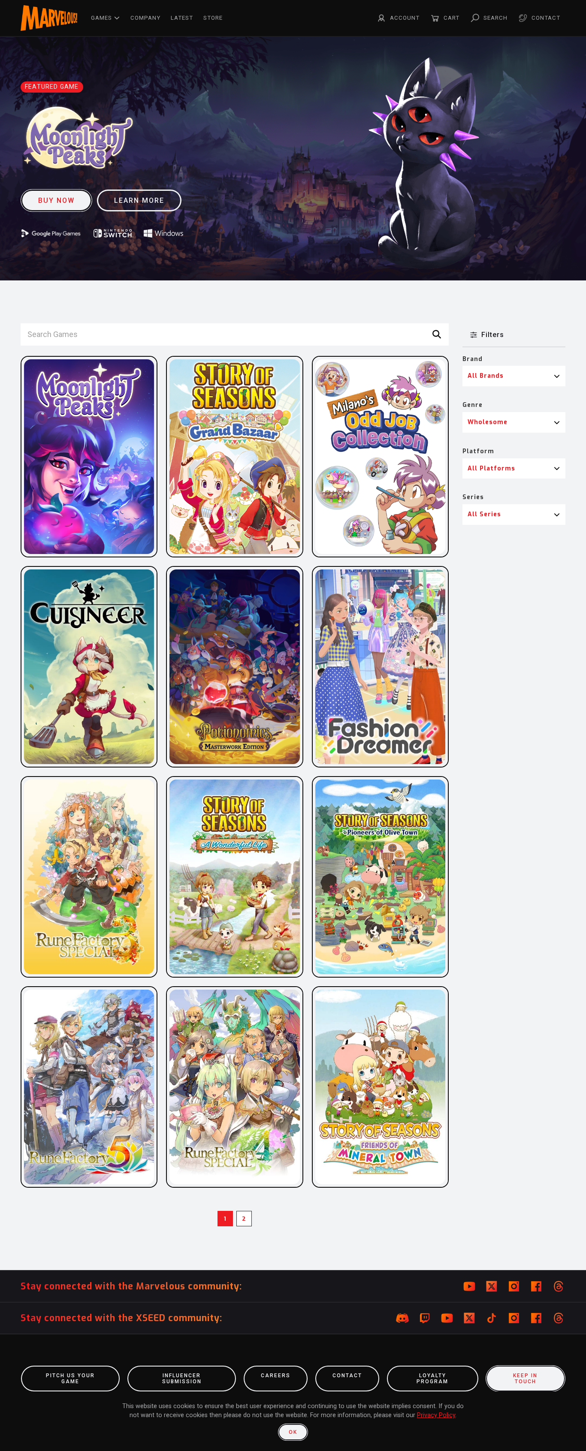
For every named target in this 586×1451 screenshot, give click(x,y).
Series (473, 497)
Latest (182, 18)
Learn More (139, 200)
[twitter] (491, 1286)
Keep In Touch (525, 1379)
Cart (451, 18)
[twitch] (425, 1318)
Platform (478, 451)
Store (213, 18)
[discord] (402, 1318)
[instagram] (514, 1286)
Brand (472, 359)
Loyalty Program (432, 1379)
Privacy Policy (436, 1415)
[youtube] (469, 1286)
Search (495, 18)
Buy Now (56, 200)
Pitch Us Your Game (70, 1379)
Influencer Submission (182, 1379)
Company (145, 18)
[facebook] (536, 1286)
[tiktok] (491, 1318)
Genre (472, 405)
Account (405, 18)
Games (101, 18)
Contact (546, 18)
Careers (275, 1376)
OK (293, 1432)
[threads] (558, 1286)
